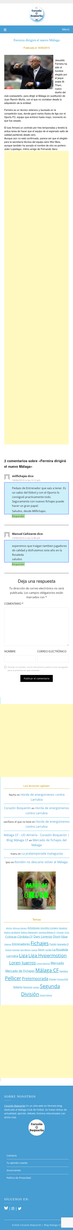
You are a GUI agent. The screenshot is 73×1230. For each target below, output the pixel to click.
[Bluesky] (6, 1208)
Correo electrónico (51, 651)
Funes (52, 944)
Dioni (57, 936)
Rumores (27, 987)
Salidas (36, 987)
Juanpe (34, 950)
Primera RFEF (62, 979)
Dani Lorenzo (42, 936)
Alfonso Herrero (20, 928)
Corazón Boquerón (17, 808)
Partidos (63, 971)
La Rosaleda (60, 949)
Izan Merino (25, 950)
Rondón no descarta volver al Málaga (41, 862)
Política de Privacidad (19, 1177)
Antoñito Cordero (49, 928)
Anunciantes (14, 1170)
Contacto (12, 1155)
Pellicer (13, 978)
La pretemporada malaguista (42, 853)
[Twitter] (19, 1208)
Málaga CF (47, 970)
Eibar (64, 937)
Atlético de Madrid (12, 932)
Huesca (8, 950)
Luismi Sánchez (43, 963)
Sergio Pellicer (46, 995)
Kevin (41, 949)
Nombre (10, 651)
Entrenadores (21, 944)
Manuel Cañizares (24, 534)
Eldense (7, 944)
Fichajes (40, 943)
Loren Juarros (22, 962)
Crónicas (11, 937)
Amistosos (34, 928)
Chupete (60, 932)
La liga (48, 949)
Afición (9, 928)
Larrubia (12, 956)
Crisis (67, 932)
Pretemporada (35, 978)
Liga (23, 955)
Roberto (18, 987)
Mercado (57, 963)
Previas (52, 979)
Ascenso (63, 928)
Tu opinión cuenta (17, 1162)
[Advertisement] (36, 297)
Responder (18, 516)
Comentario (13, 603)
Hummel (16, 950)
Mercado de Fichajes (20, 971)
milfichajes (19, 476)
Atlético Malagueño (29, 932)
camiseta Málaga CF (47, 932)
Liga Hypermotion (47, 955)
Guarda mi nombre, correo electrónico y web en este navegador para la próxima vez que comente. (38, 669)
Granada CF (63, 944)
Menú (65, 29)
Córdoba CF (25, 937)
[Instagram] (12, 1208)
